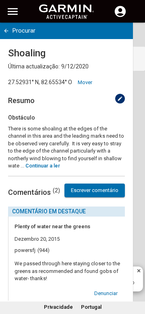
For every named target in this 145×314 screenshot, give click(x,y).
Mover (85, 82)
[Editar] (120, 98)
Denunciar (106, 293)
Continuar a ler (42, 166)
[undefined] (6, 31)
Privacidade (58, 307)
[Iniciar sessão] (120, 16)
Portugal (91, 307)
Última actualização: (34, 66)
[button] (135, 277)
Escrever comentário (94, 190)
